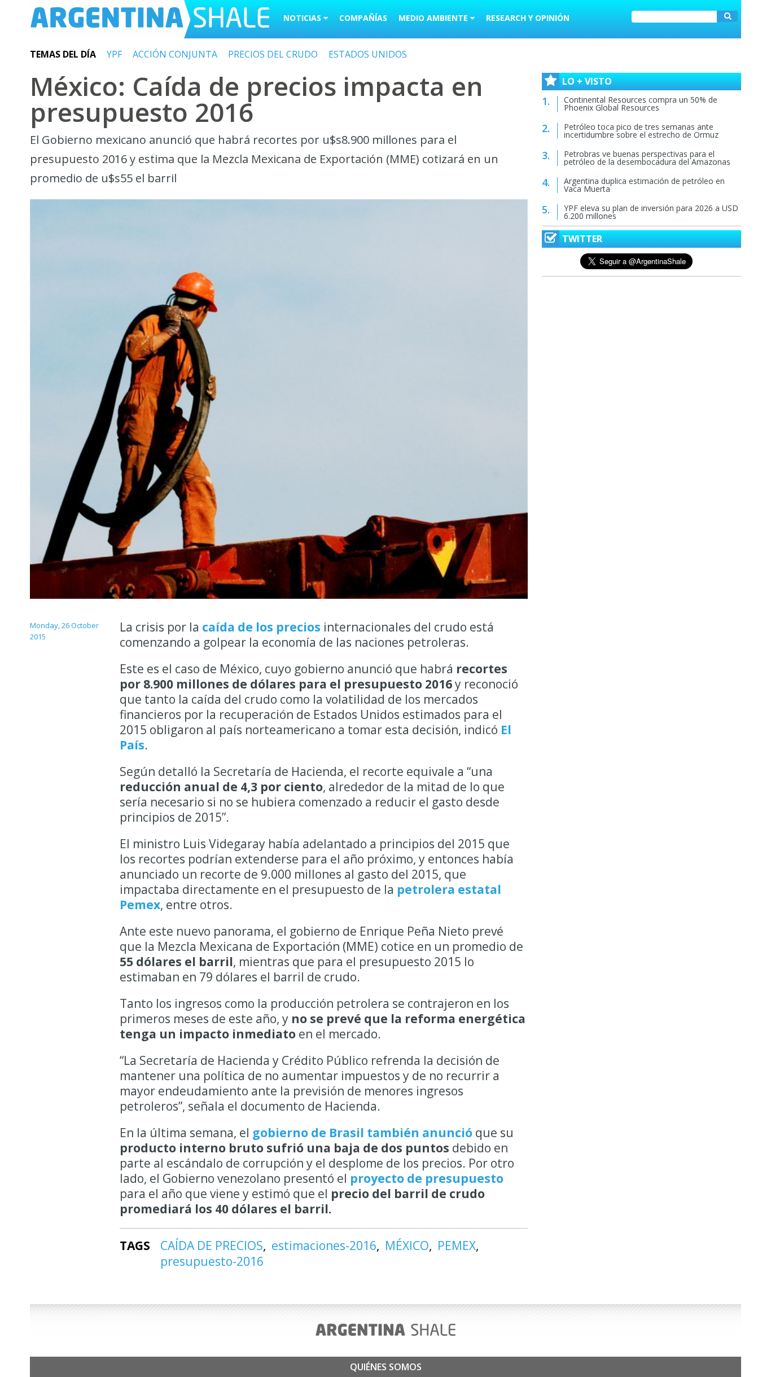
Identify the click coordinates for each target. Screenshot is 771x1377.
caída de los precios (260, 627)
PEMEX (456, 1245)
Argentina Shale (150, 19)
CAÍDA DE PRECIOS (211, 1245)
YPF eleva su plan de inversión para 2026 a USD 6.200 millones (651, 212)
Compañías (363, 17)
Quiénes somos (386, 1367)
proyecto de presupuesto (426, 1178)
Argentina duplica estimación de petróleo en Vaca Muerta (644, 185)
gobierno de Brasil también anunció (363, 1133)
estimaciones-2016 (323, 1245)
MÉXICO (407, 1245)
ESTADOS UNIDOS (367, 54)
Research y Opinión (528, 17)
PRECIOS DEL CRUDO (273, 54)
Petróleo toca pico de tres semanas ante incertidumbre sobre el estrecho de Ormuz (641, 130)
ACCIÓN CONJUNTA (175, 54)
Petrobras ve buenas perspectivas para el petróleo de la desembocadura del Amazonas (647, 157)
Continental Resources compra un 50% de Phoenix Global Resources (640, 103)
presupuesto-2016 (212, 1261)
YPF (114, 54)
